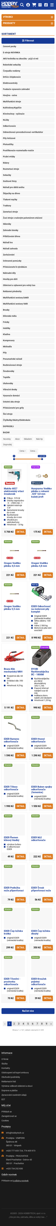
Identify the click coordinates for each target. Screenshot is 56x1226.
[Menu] (52, 4)
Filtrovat (29, 40)
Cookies (5, 1120)
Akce (17, 439)
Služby (4, 1063)
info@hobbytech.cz (15, 1133)
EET (3, 1099)
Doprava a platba (9, 1090)
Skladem (28, 439)
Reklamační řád (8, 1081)
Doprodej (7, 444)
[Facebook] (46, 4)
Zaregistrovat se (9, 1116)
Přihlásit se (6, 1111)
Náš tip (39, 439)
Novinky (7, 439)
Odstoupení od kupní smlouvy (15, 1072)
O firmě (4, 1059)
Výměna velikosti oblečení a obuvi (16, 1086)
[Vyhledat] (22, 4)
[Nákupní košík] (34, 4)
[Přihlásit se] (28, 4)
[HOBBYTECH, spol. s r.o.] (10, 4)
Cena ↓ (33, 451)
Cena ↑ (23, 451)
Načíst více (28, 1010)
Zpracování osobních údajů (14, 1095)
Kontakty (5, 1068)
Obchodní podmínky (10, 1077)
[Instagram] (40, 4)
